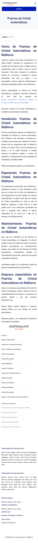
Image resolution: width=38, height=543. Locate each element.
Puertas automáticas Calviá (9, 422)
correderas (22, 100)
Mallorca (4, 502)
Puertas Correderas (7, 368)
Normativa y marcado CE (9, 412)
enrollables (11, 103)
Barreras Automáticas (8, 340)
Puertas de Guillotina (7, 383)
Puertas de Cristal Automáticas (11, 373)
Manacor (10, 502)
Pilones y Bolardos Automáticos (11, 349)
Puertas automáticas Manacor (10, 427)
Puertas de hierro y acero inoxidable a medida (15, 408)
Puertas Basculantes (7, 359)
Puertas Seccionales (7, 392)
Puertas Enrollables (7, 387)
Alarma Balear (5, 519)
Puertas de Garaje (6, 378)
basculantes (12, 100)
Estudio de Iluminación (8, 523)
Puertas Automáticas (7, 354)
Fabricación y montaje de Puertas (11, 344)
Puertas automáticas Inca (9, 417)
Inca (14, 502)
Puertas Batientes (6, 363)
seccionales (20, 103)
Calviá (18, 502)
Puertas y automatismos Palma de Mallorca (14, 397)
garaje (3, 100)
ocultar (10, 37)
